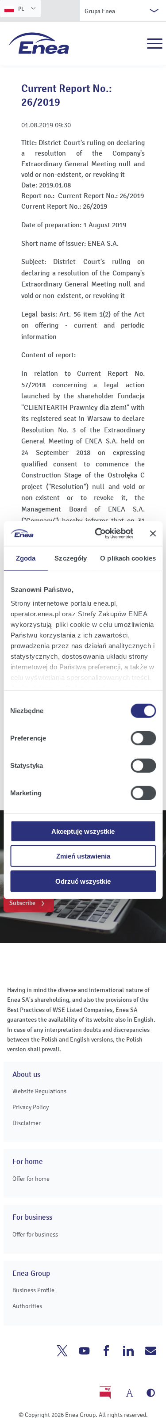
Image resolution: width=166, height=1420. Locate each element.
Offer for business (35, 1234)
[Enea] (39, 42)
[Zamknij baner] (153, 534)
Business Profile (33, 1290)
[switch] (143, 738)
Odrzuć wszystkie (83, 881)
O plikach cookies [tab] (128, 557)
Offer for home (31, 1179)
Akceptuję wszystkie (83, 831)
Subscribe (22, 903)
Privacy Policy (30, 1107)
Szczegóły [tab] (70, 557)
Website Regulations (39, 1091)
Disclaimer (26, 1123)
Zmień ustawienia (83, 856)
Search (135, 43)
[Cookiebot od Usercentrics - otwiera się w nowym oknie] (99, 533)
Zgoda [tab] (26, 557)
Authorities (27, 1306)
